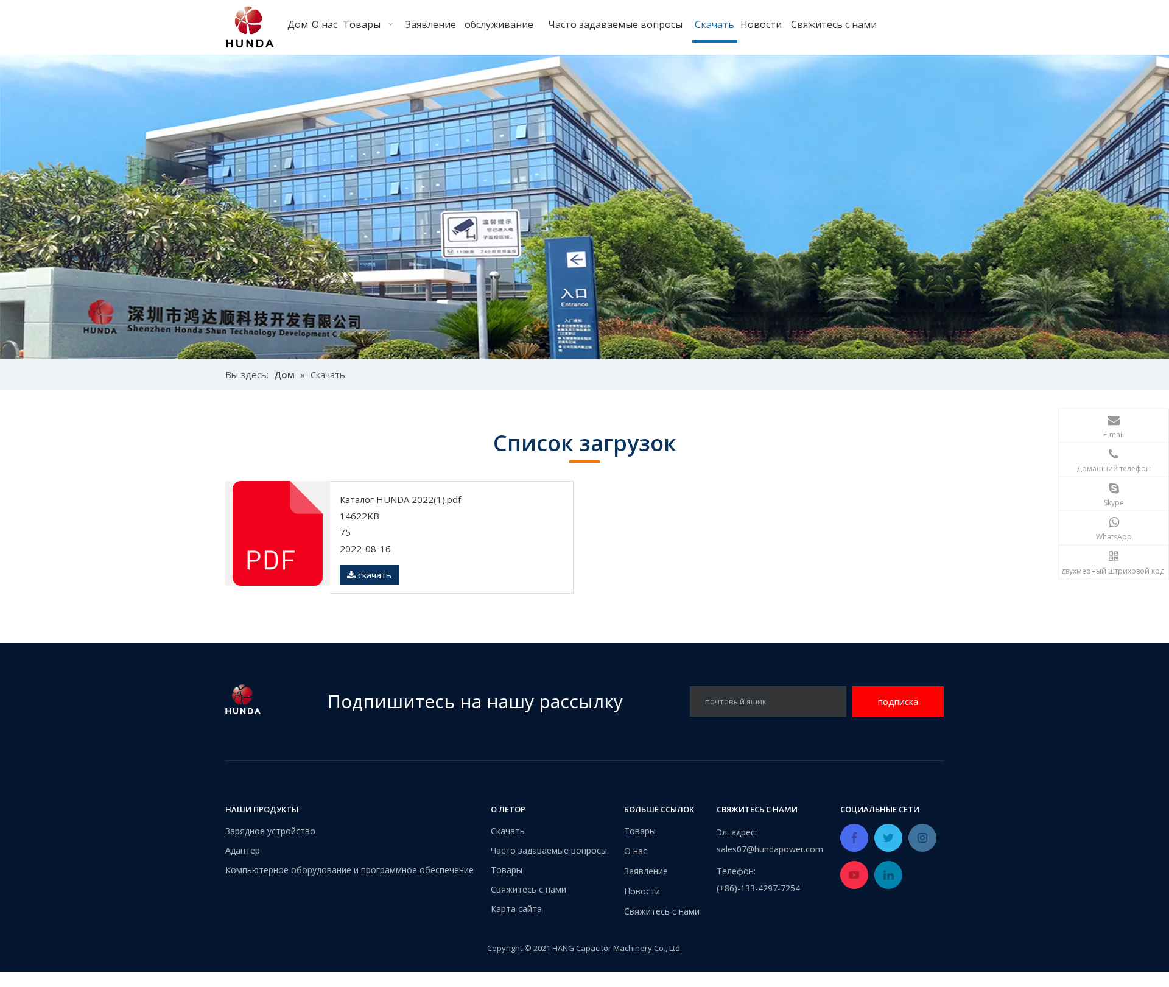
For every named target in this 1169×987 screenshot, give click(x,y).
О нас (635, 851)
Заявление (646, 871)
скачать (373, 575)
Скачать (508, 831)
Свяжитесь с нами (528, 889)
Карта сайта (516, 909)
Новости (642, 891)
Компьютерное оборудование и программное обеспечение (349, 870)
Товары (506, 870)
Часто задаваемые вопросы (549, 850)
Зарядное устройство (270, 831)
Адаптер (242, 850)
